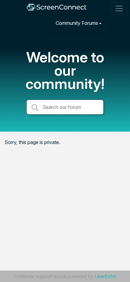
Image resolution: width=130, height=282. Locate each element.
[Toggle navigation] (119, 8)
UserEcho (105, 276)
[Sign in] (118, 23)
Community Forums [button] (77, 23)
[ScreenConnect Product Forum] (56, 8)
